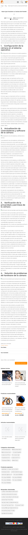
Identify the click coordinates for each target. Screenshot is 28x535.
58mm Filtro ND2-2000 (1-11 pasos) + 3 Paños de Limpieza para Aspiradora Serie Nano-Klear (20, 409)
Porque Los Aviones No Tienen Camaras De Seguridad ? (20, 438)
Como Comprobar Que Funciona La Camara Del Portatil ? (20, 384)
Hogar (2, 5)
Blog (6, 5)
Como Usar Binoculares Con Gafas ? (7, 437)
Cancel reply (4, 345)
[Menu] (18, 2)
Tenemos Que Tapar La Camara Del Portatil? (7, 383)
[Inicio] (2, 1)
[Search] (22, 2)
